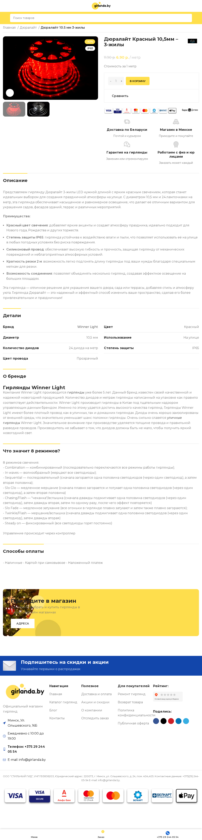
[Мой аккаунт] (197, 18)
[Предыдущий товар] (189, 28)
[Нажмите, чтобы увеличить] (10, 93)
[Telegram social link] (186, 721)
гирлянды (75, 392)
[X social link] (163, 721)
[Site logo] (101, 6)
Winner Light (87, 327)
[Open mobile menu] (4, 18)
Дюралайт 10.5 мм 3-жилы (63, 27)
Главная (10, 27)
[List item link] (24, 749)
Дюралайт (28, 27)
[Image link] (24, 691)
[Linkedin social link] (178, 721)
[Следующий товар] (197, 28)
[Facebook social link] (156, 721)
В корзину (138, 81)
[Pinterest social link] (171, 721)
